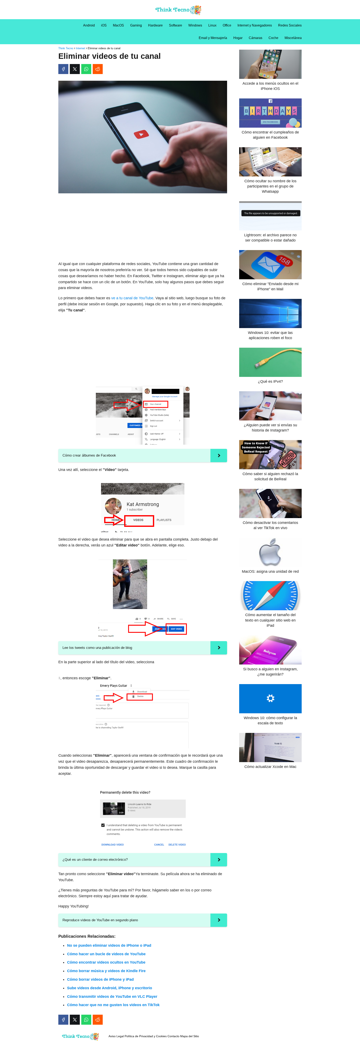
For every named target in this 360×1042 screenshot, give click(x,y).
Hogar (237, 38)
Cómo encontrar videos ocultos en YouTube (106, 962)
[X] (75, 69)
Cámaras (255, 38)
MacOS (118, 25)
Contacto (173, 1036)
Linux (212, 25)
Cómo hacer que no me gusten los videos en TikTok (113, 1005)
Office (227, 25)
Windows (195, 25)
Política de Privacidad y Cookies (146, 1036)
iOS (104, 25)
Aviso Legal (116, 1036)
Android (89, 25)
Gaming (136, 25)
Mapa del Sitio (189, 1036)
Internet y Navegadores (255, 25)
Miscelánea (293, 38)
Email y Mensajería (213, 38)
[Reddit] (98, 69)
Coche (273, 38)
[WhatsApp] (86, 69)
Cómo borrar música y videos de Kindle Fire (106, 971)
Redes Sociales (290, 25)
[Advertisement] (142, 227)
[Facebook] (63, 69)
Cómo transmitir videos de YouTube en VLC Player (112, 996)
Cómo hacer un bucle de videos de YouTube (106, 954)
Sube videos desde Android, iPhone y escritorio (109, 988)
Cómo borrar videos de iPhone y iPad (100, 979)
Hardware (155, 25)
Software (175, 25)
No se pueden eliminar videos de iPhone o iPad (109, 945)
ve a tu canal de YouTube (132, 298)
